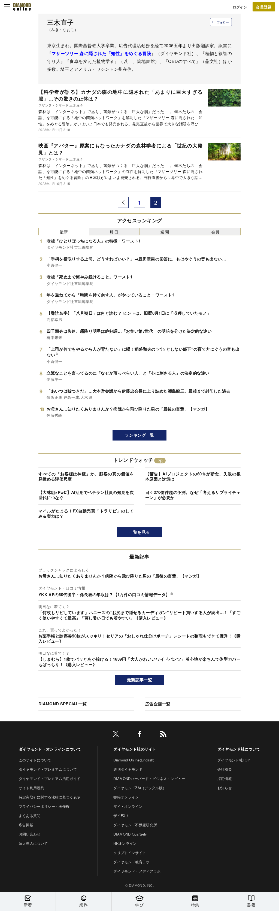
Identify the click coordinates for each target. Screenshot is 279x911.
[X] (116, 735)
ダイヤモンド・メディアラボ (136, 871)
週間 (164, 232)
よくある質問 (30, 815)
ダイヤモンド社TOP (233, 760)
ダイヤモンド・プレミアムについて (48, 769)
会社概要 (224, 769)
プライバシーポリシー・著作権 (44, 806)
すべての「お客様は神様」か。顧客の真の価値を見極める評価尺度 (86, 476)
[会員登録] (264, 6)
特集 (195, 904)
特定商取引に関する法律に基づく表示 (49, 797)
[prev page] (123, 202)
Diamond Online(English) (133, 760)
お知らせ (224, 787)
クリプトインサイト (129, 852)
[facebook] (139, 735)
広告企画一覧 (157, 704)
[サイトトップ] (22, 7)
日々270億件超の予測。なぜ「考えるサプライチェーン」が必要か (193, 495)
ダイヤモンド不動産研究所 (135, 824)
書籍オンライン (126, 797)
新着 (28, 904)
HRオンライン (125, 843)
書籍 (251, 904)
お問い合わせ (30, 834)
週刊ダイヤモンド (127, 769)
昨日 (114, 232)
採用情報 (224, 778)
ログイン (240, 7)
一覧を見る (139, 532)
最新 (64, 232)
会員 (215, 232)
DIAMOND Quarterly (130, 834)
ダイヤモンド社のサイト (134, 749)
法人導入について (33, 843)
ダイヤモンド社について (238, 749)
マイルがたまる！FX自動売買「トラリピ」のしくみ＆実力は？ (86, 513)
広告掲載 (26, 824)
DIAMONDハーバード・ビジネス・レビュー (149, 778)
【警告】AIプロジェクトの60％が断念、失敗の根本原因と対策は (193, 476)
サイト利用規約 (31, 787)
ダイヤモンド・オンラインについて (50, 749)
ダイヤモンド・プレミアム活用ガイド (49, 778)
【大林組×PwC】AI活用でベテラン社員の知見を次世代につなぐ (86, 495)
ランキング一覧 (139, 435)
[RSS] (163, 735)
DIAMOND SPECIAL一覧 (62, 704)
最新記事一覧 (139, 680)
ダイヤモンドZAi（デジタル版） (139, 787)
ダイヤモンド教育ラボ (131, 861)
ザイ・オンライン (127, 806)
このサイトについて (35, 760)
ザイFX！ (121, 815)
